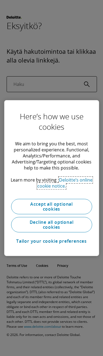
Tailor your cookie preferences (51, 241)
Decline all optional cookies (52, 224)
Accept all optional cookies (51, 206)
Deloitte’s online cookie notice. (65, 183)
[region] (51, 178)
